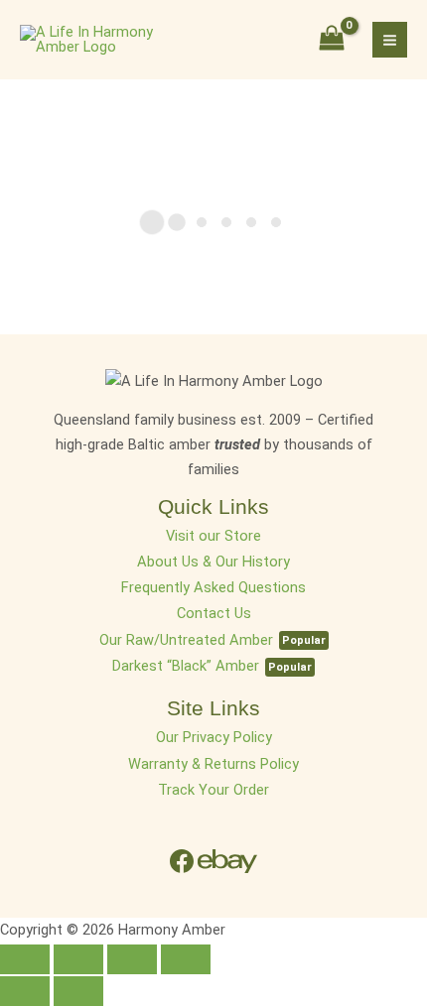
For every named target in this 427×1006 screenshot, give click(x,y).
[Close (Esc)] (25, 959)
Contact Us (214, 613)
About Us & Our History (213, 561)
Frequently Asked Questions (213, 587)
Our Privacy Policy (214, 737)
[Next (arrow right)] (78, 991)
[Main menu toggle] (389, 39)
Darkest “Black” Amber (185, 666)
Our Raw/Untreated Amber (186, 640)
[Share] (78, 959)
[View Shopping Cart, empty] (332, 40)
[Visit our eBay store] (227, 860)
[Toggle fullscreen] (132, 959)
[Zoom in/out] (186, 959)
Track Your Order (213, 790)
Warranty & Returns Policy (213, 764)
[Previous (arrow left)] (25, 991)
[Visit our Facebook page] (184, 860)
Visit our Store (213, 536)
